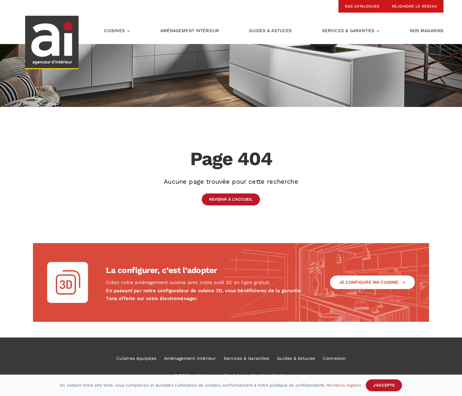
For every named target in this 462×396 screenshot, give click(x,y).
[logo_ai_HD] (52, 19)
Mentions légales (344, 385)
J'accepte (384, 385)
